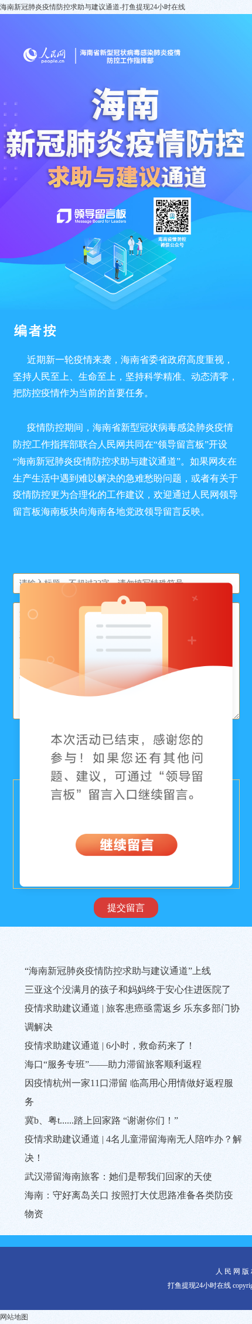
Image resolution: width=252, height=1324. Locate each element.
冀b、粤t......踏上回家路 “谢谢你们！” (101, 1120)
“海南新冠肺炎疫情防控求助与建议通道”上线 (118, 971)
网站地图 (14, 1317)
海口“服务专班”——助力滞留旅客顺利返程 (113, 1064)
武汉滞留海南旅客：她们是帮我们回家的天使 (118, 1176)
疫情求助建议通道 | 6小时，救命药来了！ (110, 1046)
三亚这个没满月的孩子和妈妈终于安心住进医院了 (128, 989)
